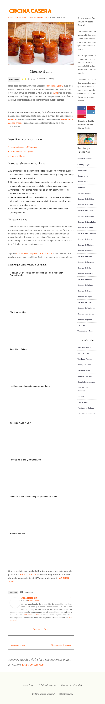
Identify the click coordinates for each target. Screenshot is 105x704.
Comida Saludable (84, 159)
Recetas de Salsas (85, 285)
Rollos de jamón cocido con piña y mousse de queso (33, 497)
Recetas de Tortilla (84, 302)
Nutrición (81, 187)
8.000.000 (81, 108)
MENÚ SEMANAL (84, 348)
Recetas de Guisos (85, 228)
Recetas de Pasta (84, 256)
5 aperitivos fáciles (18, 349)
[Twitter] (70, 598)
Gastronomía (82, 176)
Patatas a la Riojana (85, 408)
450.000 (91, 108)
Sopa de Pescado (84, 376)
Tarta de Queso (83, 353)
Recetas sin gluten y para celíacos (25, 460)
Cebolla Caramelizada (86, 382)
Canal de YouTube (33, 665)
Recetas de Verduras (85, 308)
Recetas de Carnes (85, 210)
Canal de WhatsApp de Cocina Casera (34, 253)
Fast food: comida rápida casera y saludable (30, 386)
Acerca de (13, 592)
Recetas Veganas (84, 320)
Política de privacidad (71, 685)
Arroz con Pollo (83, 370)
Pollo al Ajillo (82, 402)
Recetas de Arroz (84, 193)
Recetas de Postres (85, 274)
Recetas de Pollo (84, 268)
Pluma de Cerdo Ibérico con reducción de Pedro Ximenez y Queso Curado (36, 274)
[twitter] (75, 9)
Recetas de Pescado (85, 262)
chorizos (12, 119)
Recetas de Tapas (28, 574)
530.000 (81, 112)
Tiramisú (80, 397)
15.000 (81, 116)
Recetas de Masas (85, 251)
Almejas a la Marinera (86, 414)
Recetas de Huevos (85, 239)
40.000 (91, 112)
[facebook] (70, 9)
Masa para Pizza (84, 365)
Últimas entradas (26, 592)
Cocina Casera (33, 601)
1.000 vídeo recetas (31, 615)
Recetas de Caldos (85, 205)
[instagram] (80, 9)
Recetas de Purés (84, 279)
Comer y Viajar (83, 164)
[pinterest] (95, 9)
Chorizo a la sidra (18, 312)
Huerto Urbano (83, 182)
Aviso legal (28, 685)
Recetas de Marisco (85, 245)
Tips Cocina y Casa (85, 331)
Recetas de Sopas (84, 291)
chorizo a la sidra (55, 86)
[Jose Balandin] (15, 607)
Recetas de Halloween (86, 233)
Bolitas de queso (17, 534)
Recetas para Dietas (85, 314)
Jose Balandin (29, 598)
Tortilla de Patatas (84, 359)
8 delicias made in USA (20, 423)
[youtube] (85, 9)
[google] (90, 9)
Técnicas (81, 325)
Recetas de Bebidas (85, 199)
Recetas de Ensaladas (86, 222)
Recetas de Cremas (85, 216)
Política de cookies (47, 685)
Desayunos (82, 170)
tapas (55, 93)
